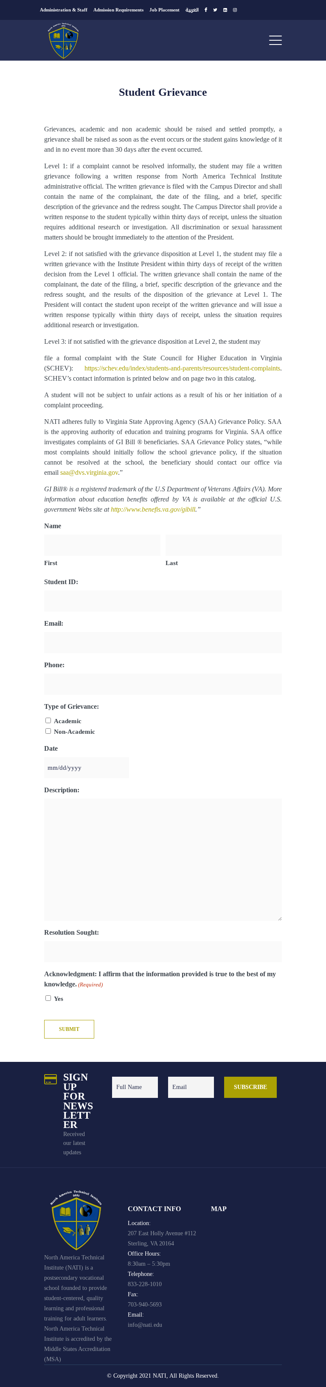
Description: (61, 790)
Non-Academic (74, 731)
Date (51, 748)
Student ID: (61, 581)
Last (172, 563)
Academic (68, 721)
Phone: (54, 664)
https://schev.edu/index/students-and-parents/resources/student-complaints (182, 368)
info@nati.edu (145, 1325)
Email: (53, 623)
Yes (58, 998)
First (50, 563)
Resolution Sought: (71, 932)
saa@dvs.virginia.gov (89, 472)
